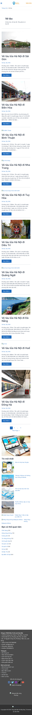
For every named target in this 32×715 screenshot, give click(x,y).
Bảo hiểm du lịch (6, 671)
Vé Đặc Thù (5, 552)
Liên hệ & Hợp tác (7, 656)
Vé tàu (3, 62)
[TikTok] (19, 682)
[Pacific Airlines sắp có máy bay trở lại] (8, 507)
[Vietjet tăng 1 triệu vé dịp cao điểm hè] (8, 515)
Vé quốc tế (5, 546)
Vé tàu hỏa (5, 674)
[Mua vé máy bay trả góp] (8, 467)
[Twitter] (12, 682)
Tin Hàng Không (6, 538)
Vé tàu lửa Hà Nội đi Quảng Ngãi (13, 274)
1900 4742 (29, 3)
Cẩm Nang (5, 530)
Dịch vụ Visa (5, 676)
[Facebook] (9, 682)
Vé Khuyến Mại (6, 541)
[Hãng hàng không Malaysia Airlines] (12, 520)
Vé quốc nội (5, 544)
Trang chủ (4, 8)
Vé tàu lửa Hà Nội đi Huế (16, 348)
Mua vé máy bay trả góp (22, 462)
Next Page (16, 430)
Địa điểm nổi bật (6, 554)
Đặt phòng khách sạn (8, 667)
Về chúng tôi (5, 653)
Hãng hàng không (7, 533)
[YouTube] (23, 682)
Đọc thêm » (6, 75)
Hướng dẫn (5, 536)
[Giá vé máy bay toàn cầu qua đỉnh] (8, 494)
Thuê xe (4, 672)
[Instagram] (16, 682)
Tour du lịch (5, 669)
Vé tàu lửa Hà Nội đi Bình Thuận (13, 136)
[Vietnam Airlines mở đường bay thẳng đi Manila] (8, 481)
